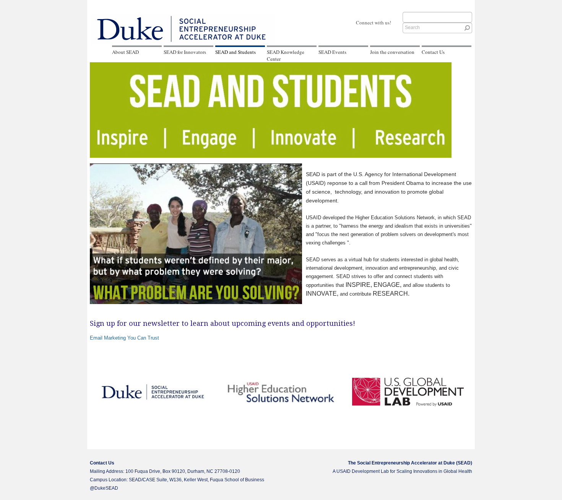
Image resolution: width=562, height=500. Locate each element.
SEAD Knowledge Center (285, 55)
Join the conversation (392, 52)
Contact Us (433, 52)
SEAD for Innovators (185, 52)
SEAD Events (332, 52)
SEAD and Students (235, 52)
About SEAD (125, 52)
